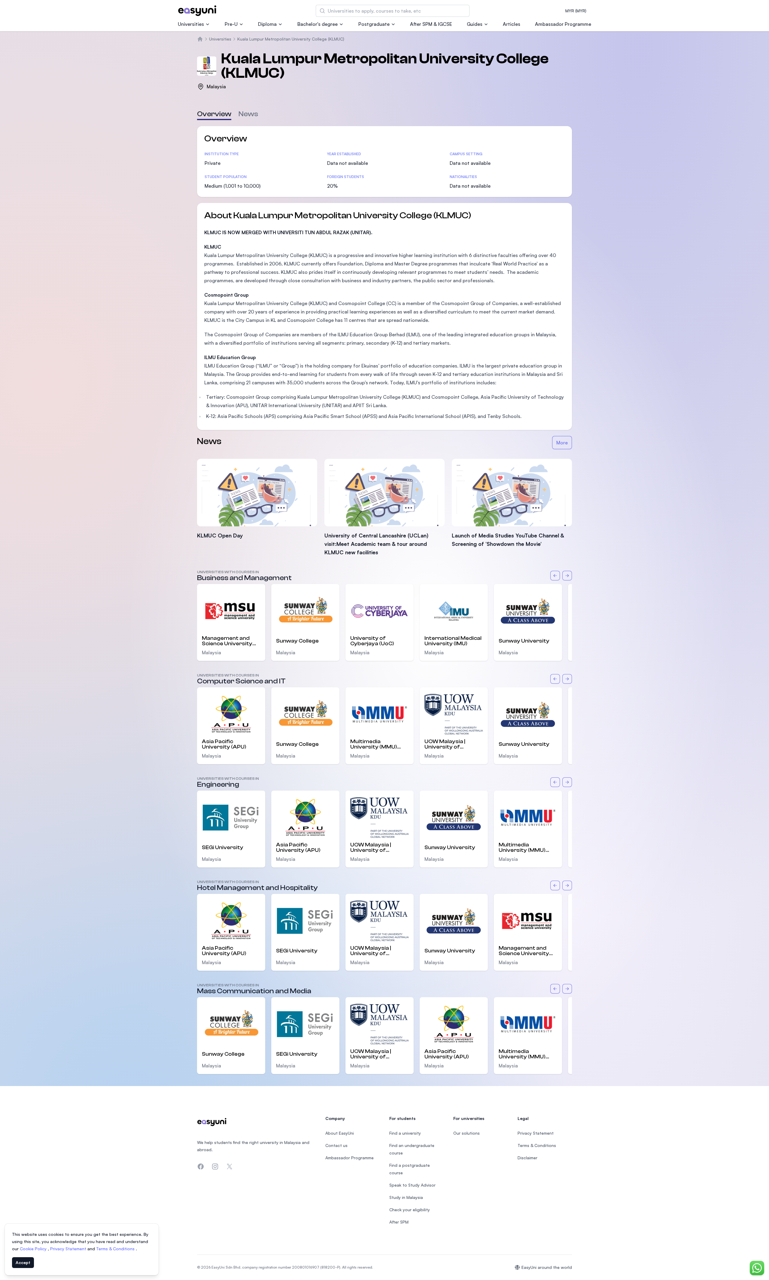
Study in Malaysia (406, 1197)
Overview (214, 114)
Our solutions (466, 1133)
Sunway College (297, 641)
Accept (23, 1262)
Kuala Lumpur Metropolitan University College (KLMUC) (290, 38)
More (562, 443)
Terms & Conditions (116, 1248)
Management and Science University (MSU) (227, 641)
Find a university (405, 1133)
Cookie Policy (34, 1248)
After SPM (399, 1221)
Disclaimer (527, 1157)
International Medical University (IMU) (453, 641)
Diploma (267, 24)
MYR (575, 10)
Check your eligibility (409, 1209)
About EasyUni (339, 1133)
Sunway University (524, 641)
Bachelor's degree (317, 24)
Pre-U (231, 24)
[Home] (200, 39)
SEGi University (222, 847)
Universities (191, 24)
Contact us (336, 1145)
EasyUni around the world (546, 1267)
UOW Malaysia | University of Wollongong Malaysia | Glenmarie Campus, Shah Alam (453, 744)
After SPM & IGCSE (431, 24)
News (248, 114)
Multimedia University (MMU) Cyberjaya (373, 744)
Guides (474, 24)
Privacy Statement (68, 1248)
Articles (511, 24)
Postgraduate (374, 24)
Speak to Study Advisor (412, 1185)
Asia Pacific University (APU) (224, 744)
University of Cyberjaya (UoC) (372, 641)
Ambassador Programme (563, 24)
